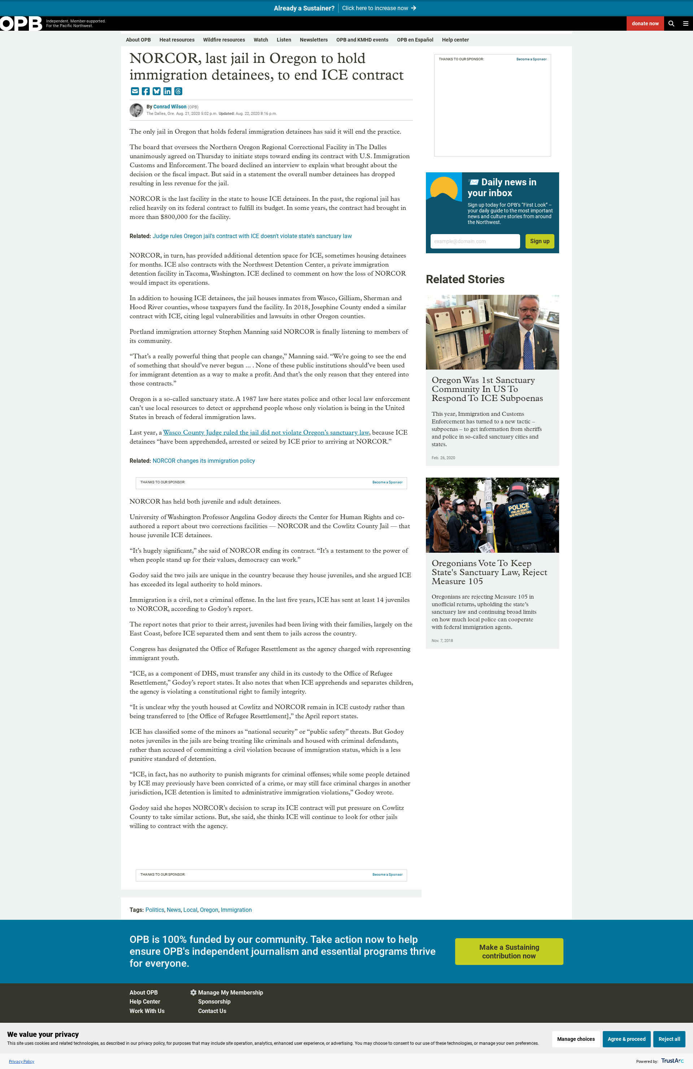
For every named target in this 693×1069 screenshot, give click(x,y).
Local (190, 909)
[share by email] (135, 91)
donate (645, 23)
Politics (154, 909)
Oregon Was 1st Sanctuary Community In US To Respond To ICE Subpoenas (487, 389)
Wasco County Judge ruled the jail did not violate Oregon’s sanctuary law (266, 432)
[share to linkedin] (167, 91)
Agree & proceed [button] (627, 1039)
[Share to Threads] (178, 91)
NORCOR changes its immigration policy (204, 460)
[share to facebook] (145, 91)
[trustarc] (671, 1061)
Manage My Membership (230, 992)
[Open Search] (671, 23)
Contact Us (212, 1011)
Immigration (236, 909)
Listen (284, 40)
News (174, 909)
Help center (455, 40)
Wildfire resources (224, 40)
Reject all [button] (669, 1039)
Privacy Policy (21, 1061)
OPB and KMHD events (362, 40)
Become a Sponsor (387, 482)
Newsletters (314, 40)
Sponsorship (214, 1001)
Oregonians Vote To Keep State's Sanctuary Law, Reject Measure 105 (489, 572)
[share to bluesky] (156, 91)
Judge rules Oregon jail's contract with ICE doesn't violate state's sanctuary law (252, 236)
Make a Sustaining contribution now (509, 951)
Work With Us (147, 1011)
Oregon (209, 909)
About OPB (138, 40)
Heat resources (177, 40)
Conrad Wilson (170, 106)
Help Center (145, 1001)
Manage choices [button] (576, 1039)
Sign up (540, 241)
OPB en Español (415, 40)
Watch (261, 40)
